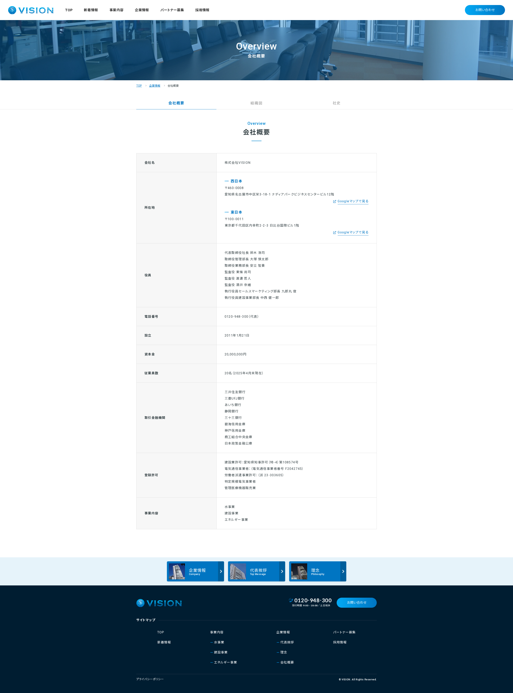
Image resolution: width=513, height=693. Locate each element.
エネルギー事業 (225, 662)
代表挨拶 (287, 642)
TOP (69, 10)
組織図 (256, 103)
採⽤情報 (202, 10)
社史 (337, 103)
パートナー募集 (172, 10)
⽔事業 (219, 642)
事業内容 (116, 10)
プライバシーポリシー (150, 679)
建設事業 (221, 652)
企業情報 (142, 10)
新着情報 (91, 10)
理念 (283, 652)
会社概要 (287, 662)
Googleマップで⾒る (353, 201)
